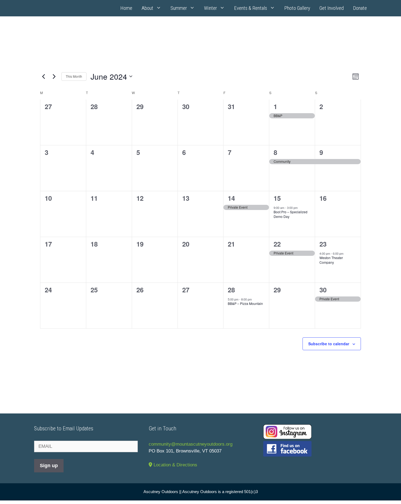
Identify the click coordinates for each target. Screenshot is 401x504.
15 (277, 198)
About (147, 8)
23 (323, 243)
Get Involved (331, 8)
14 (231, 198)
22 (277, 243)
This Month (74, 76)
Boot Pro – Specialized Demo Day (290, 214)
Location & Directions (174, 464)
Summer (178, 8)
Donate (360, 8)
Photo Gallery (297, 8)
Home (126, 8)
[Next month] (54, 76)
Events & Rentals (250, 8)
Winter (210, 8)
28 (231, 289)
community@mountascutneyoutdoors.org (190, 444)
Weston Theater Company (331, 260)
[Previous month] (43, 76)
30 (323, 289)
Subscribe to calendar (328, 343)
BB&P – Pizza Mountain (245, 303)
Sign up (49, 465)
